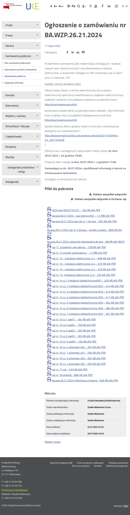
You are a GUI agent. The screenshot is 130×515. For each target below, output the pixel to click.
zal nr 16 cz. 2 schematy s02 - (79, 363)
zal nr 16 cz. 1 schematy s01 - (79, 352)
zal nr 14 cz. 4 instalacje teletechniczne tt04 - (88, 297)
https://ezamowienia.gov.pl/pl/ (61, 104)
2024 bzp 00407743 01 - (76, 210)
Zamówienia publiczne (15, 76)
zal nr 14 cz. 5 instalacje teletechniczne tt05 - (88, 302)
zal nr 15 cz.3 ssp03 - (74, 330)
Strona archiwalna (80, 465)
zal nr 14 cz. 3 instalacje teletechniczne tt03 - (88, 291)
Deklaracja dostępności (117, 465)
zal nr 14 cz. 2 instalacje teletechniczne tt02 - (88, 286)
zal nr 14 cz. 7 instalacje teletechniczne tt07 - (88, 313)
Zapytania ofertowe (13, 82)
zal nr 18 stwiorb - (72, 375)
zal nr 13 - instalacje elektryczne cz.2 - (84, 269)
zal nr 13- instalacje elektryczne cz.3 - (83, 274)
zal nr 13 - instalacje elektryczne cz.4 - (84, 263)
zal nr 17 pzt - (70, 369)
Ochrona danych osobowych (90, 462)
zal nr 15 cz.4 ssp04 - (74, 324)
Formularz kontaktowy (15, 490)
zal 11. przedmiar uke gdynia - (79, 247)
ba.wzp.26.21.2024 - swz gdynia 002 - (83, 215)
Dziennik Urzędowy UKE (61, 462)
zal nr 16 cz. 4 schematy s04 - (79, 347)
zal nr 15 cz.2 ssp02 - (74, 336)
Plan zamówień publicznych (17, 63)
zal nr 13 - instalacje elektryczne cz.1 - (84, 258)
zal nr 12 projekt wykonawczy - (79, 252)
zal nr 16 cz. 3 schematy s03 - (79, 358)
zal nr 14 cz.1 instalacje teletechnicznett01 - (87, 280)
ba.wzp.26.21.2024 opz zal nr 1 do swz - (84, 221)
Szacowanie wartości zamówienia (20, 69)
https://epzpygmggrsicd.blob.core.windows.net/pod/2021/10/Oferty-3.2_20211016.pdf (81, 138)
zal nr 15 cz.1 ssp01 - (74, 319)
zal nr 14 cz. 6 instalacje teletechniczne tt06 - (88, 308)
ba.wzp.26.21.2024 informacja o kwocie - (85, 380)
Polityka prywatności (118, 462)
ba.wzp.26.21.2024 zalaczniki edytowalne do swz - (86, 241)
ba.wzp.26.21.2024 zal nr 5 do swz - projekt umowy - (84, 231)
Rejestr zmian (53, 442)
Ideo (126, 506)
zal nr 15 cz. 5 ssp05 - (74, 341)
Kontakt (98, 465)
